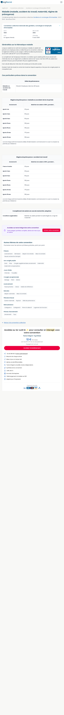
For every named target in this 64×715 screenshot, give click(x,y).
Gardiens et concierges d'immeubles (45, 17)
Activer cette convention (51, 230)
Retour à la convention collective (15, 323)
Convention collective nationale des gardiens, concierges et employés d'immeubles (28, 27)
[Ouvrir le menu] (61, 2)
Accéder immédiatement (32, 348)
